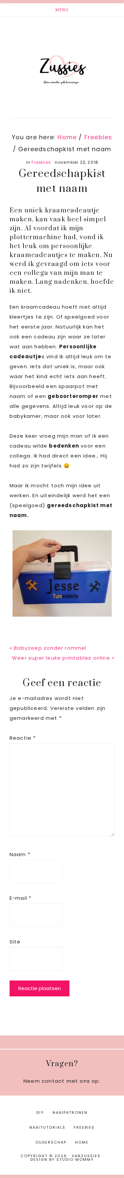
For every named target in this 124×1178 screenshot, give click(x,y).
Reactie (23, 737)
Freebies (41, 162)
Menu (62, 10)
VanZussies (62, 62)
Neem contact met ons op (61, 1080)
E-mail (21, 897)
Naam (20, 854)
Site (15, 941)
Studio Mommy (75, 1159)
